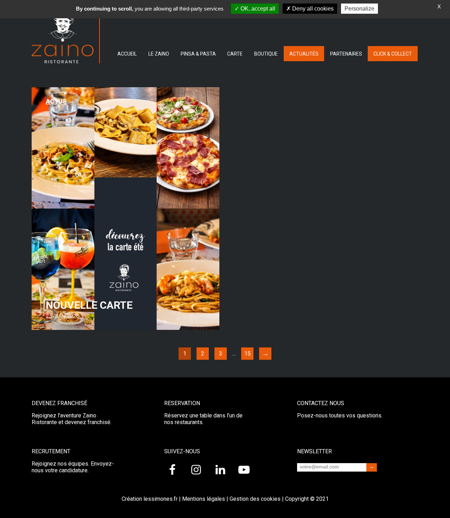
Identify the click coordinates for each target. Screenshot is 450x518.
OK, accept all (257, 9)
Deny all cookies (312, 9)
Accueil (127, 54)
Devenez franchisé (59, 403)
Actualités (304, 54)
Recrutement (51, 451)
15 (247, 353)
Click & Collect (392, 54)
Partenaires (346, 54)
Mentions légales (203, 498)
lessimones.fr (160, 498)
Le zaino (158, 54)
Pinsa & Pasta (198, 54)
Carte (235, 54)
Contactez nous (320, 403)
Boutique (266, 54)
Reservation (182, 403)
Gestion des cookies (255, 498)
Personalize (359, 9)
